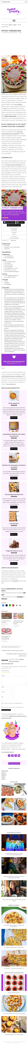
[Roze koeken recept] (14, 990)
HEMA (3, 777)
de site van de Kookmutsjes (13, 164)
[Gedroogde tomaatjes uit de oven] (7, 790)
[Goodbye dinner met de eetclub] (6, 616)
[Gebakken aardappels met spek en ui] (7, 820)
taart (18, 647)
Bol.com (3, 773)
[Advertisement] (14, 43)
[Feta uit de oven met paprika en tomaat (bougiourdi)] (20, 805)
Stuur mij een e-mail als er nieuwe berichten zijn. (12, 707)
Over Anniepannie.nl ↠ (7, 752)
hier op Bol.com (11, 384)
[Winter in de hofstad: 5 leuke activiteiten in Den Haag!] (14, 842)
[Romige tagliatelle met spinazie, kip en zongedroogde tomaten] (20, 790)
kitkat (12, 647)
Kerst (9, 646)
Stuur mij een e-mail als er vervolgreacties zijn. (12, 703)
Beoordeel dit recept (14, 225)
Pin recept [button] (21, 222)
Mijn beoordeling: (5, 670)
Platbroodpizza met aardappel (14, 947)
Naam (3, 686)
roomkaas (15, 647)
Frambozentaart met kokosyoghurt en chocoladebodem (5, 638)
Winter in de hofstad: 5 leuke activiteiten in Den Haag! (14, 854)
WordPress (15, 1042)
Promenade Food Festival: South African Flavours (14, 877)
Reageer (20, 32)
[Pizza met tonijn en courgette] (14, 966)
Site (2, 696)
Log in (20, 1042)
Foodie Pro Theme (15, 1041)
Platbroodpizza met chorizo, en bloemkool (14, 926)
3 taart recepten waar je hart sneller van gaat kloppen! (18, 622)
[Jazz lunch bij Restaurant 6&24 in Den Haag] (14, 888)
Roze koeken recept (14, 992)
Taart (20, 646)
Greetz (3, 779)
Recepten (16, 646)
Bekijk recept (14, 417)
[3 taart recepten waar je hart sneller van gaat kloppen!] (18, 616)
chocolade (9, 647)
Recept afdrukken (10, 222)
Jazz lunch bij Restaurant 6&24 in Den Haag (14, 900)
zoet (5, 108)
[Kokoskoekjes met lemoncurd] (14, 1032)
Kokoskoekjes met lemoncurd (14, 1034)
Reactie (3, 675)
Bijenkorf (3, 775)
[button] (2, 217)
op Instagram (18, 104)
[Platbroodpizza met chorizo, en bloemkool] (14, 923)
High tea (6, 646)
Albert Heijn (4, 771)
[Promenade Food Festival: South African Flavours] (14, 865)
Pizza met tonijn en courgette (14, 968)
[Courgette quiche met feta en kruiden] (7, 805)
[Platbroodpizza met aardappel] (14, 945)
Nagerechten (13, 646)
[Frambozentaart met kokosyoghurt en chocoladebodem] (6, 631)
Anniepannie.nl (14, 10)
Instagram (15, 581)
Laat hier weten (11, 363)
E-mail (3, 691)
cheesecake (5, 647)
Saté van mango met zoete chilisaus (14, 1013)
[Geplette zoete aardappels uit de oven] (20, 820)
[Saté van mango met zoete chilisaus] (14, 1011)
